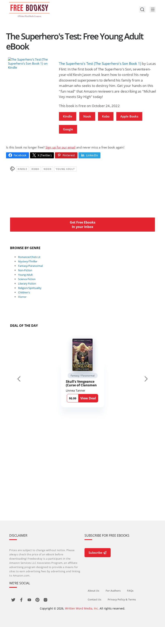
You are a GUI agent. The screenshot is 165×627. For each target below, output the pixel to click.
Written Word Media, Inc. (82, 608)
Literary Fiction (27, 283)
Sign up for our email (60, 147)
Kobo (105, 116)
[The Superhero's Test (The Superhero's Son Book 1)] (31, 63)
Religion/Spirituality (29, 288)
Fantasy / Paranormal (83, 375)
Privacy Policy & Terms (122, 599)
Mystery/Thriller (27, 261)
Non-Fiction (25, 270)
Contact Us (94, 599)
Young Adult (65, 168)
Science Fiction (27, 279)
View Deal (88, 398)
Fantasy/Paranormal (30, 266)
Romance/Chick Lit (29, 257)
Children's (24, 292)
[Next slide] (146, 379)
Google (68, 129)
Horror (22, 297)
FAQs (130, 590)
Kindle (67, 116)
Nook (87, 116)
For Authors (113, 590)
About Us (93, 590)
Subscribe (95, 553)
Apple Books (129, 116)
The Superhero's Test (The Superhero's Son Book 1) (100, 63)
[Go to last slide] (19, 379)
